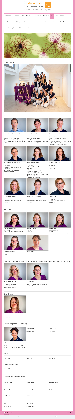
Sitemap (13, 412)
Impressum (6, 414)
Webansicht (68, 412)
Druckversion (8, 412)
